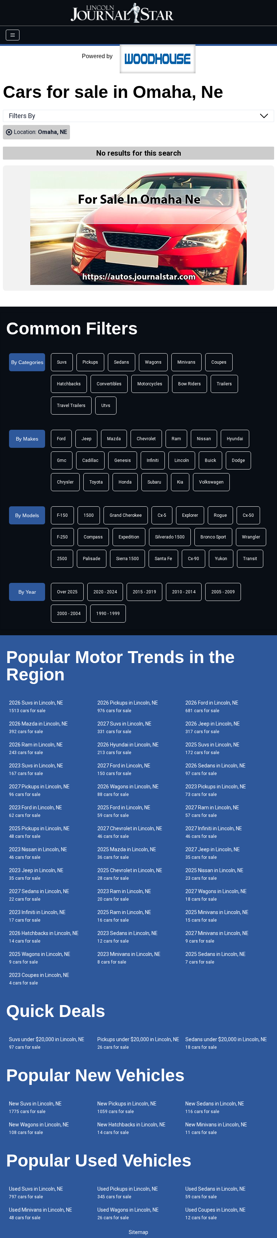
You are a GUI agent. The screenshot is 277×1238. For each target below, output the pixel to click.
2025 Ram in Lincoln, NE (124, 916)
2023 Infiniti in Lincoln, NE (37, 916)
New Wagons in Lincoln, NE (39, 1128)
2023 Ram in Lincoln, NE (124, 895)
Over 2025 (67, 591)
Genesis (122, 460)
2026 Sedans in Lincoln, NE (215, 769)
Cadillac (90, 460)
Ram (176, 438)
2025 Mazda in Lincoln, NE (126, 853)
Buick (210, 460)
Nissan (204, 438)
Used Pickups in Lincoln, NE (127, 1192)
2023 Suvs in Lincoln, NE (36, 769)
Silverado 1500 (170, 537)
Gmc (61, 460)
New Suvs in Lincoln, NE (35, 1107)
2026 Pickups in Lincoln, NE (127, 706)
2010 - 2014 (183, 591)
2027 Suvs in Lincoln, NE (124, 727)
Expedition (129, 537)
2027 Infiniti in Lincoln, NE (213, 832)
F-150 (62, 515)
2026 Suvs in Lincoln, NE (36, 706)
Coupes (219, 362)
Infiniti (153, 460)
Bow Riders (189, 383)
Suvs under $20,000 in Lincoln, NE (46, 1043)
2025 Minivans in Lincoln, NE (217, 916)
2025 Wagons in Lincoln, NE (39, 958)
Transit (250, 558)
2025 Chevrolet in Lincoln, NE (129, 874)
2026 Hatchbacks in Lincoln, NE (44, 937)
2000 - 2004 (68, 613)
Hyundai (235, 438)
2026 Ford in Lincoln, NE (211, 706)
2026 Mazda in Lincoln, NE (38, 727)
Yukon (221, 558)
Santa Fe (163, 558)
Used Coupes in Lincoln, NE (215, 1213)
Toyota (96, 482)
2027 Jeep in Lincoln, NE (212, 853)
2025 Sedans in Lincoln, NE (215, 958)
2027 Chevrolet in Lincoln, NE (129, 832)
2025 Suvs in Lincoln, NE (212, 748)
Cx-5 (162, 515)
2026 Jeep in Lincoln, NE (212, 727)
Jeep (86, 438)
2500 (62, 558)
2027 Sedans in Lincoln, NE (39, 895)
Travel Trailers (71, 405)
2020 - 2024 (105, 591)
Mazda (114, 438)
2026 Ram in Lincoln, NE (36, 748)
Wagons (153, 362)
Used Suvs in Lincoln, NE (36, 1192)
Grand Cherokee (126, 515)
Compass (93, 537)
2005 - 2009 (223, 591)
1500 (89, 515)
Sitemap (138, 1232)
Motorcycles (149, 383)
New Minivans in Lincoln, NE (216, 1128)
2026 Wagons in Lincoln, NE (128, 790)
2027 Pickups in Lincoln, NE (39, 790)
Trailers (224, 383)
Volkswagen (211, 482)
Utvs (105, 405)
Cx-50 (248, 515)
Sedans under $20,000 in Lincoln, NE (226, 1043)
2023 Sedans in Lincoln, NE (127, 937)
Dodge (238, 460)
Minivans (186, 362)
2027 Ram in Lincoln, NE (212, 811)
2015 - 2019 (144, 591)
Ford (61, 438)
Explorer (190, 515)
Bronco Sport (213, 537)
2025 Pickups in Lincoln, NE (39, 832)
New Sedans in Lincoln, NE (214, 1107)
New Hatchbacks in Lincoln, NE (131, 1128)
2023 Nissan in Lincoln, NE (38, 853)
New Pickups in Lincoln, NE (127, 1107)
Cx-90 (193, 558)
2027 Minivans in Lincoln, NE (217, 937)
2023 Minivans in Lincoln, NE (129, 958)
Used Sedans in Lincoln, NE (215, 1192)
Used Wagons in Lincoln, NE (128, 1213)
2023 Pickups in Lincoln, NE (215, 790)
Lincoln (182, 460)
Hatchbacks (69, 383)
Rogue (220, 515)
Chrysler (65, 482)
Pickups (90, 362)
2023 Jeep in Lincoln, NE (36, 874)
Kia (180, 482)
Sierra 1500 (127, 558)
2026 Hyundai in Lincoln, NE (128, 748)
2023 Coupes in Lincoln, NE (39, 979)
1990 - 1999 (108, 613)
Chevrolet (146, 438)
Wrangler (251, 537)
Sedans (121, 362)
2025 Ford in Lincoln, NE (123, 811)
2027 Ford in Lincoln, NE (123, 769)
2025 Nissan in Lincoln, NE (214, 874)
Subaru (154, 482)
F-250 (62, 537)
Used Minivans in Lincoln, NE (40, 1213)
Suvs (62, 362)
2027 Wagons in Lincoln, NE (216, 895)
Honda (125, 482)
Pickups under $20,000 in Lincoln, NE (138, 1043)
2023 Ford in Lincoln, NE (35, 811)
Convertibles (109, 383)
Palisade (91, 558)
